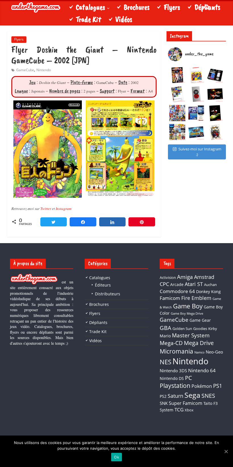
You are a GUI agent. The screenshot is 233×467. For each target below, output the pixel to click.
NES (165, 362)
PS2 (163, 396)
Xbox (189, 410)
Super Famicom (185, 403)
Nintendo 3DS (173, 370)
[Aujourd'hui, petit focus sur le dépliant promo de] (215, 113)
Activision (168, 277)
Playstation (175, 386)
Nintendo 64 (202, 370)
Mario (165, 335)
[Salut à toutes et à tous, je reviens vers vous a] (196, 132)
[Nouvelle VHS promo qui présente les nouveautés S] (215, 75)
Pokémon (202, 386)
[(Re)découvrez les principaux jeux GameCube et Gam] (177, 94)
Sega (192, 395)
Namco (199, 352)
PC (188, 378)
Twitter (45, 208)
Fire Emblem (196, 297)
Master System (191, 335)
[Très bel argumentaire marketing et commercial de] (215, 94)
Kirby (212, 328)
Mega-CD (171, 342)
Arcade (177, 284)
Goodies (200, 328)
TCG (179, 409)
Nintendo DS (172, 378)
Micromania (176, 351)
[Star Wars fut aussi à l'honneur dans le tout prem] (177, 75)
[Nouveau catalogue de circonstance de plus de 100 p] (196, 75)
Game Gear (200, 320)
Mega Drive (199, 343)
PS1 (217, 386)
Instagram (64, 208)
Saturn (175, 395)
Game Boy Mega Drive (187, 313)
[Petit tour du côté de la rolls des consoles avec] (196, 94)
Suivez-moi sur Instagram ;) (199, 151)
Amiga (185, 276)
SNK (164, 403)
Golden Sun (182, 328)
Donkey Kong (208, 291)
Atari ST (194, 284)
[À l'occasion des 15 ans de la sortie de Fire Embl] (215, 132)
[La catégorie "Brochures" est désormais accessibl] (177, 132)
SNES (208, 395)
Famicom (170, 298)
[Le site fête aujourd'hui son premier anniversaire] (177, 113)
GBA (165, 328)
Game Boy (188, 306)
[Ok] (226, 451)
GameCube (25, 70)
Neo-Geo (214, 352)
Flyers (19, 39)
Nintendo (43, 70)
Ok (116, 457)
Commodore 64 (177, 291)
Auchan (210, 284)
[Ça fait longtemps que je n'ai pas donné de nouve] (196, 113)
